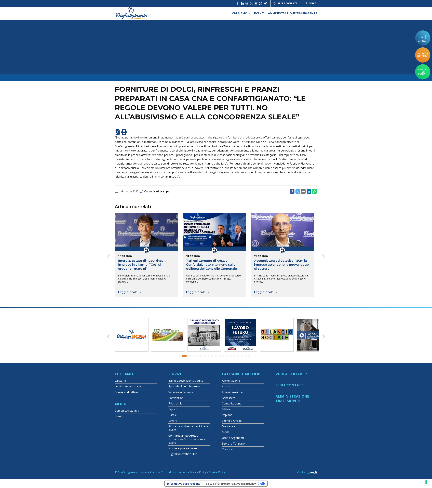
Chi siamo (239, 13)
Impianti (227, 415)
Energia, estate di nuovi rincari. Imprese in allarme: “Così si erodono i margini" (142, 265)
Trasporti (228, 449)
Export (172, 409)
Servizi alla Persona (180, 392)
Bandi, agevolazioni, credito (185, 380)
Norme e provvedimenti (183, 448)
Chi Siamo (124, 374)
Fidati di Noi (175, 403)
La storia (120, 380)
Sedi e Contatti (290, 385)
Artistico (227, 386)
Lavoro (172, 421)
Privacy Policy (198, 472)
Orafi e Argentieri (233, 438)
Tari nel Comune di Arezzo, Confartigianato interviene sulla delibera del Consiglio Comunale (211, 265)
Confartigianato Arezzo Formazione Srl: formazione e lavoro (187, 439)
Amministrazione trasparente (292, 13)
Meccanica (228, 426)
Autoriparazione (232, 392)
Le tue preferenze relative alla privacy (231, 483)
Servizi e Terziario (233, 443)
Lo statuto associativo (129, 386)
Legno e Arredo (232, 421)
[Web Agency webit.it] (311, 472)
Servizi (174, 374)
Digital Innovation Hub (182, 454)
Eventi (259, 13)
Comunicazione (231, 403)
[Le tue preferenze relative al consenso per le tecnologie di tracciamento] (426, 482)
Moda (225, 432)
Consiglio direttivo (126, 392)
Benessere (228, 398)
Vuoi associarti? (291, 374)
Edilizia (226, 409)
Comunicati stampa (156, 191)
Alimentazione (231, 380)
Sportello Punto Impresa (184, 386)
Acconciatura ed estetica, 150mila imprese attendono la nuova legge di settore (281, 265)
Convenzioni (176, 398)
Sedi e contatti (288, 3)
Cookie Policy (217, 472)
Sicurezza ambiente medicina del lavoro (188, 428)
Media (120, 404)
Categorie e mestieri (241, 374)
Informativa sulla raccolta (183, 483)
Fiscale (172, 415)
